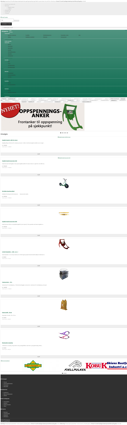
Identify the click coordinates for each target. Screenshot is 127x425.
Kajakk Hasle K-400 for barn (9, 140)
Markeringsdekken (12, 75)
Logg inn (9, 8)
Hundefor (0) (31, 101)
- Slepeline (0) (53, 100)
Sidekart (5, 395)
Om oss (10, 32)
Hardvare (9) (57, 101)
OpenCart (8, 419)
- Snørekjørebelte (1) (93, 100)
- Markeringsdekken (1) (7, 101)
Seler (79, 35)
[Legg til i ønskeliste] (89, 173)
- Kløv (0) (78, 100)
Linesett (9, 50)
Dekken (9, 37)
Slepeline (10, 53)
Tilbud (5, 406)
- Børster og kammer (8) (22, 98)
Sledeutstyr (7, 42)
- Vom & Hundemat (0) (48, 101)
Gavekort (5, 403)
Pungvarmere (63, 37)
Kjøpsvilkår (6, 386)
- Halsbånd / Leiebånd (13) (52, 98)
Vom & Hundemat (11, 84)
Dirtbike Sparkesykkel (8, 191)
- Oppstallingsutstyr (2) (43, 100)
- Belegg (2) (7, 100)
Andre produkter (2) (86, 101)
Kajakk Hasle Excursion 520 (9, 161)
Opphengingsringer (12, 92)
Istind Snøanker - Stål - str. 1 (10, 252)
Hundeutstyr (7, 33)
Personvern (6, 385)
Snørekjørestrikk (11, 67)
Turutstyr (6, 59)
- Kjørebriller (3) (24, 100)
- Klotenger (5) (76, 98)
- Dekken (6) (32, 98)
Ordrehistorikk (7, 413)
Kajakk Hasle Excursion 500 (9, 221)
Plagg (9, 63)
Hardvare (7, 88)
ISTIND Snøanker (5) (115, 98)
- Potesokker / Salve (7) (87, 98)
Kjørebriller (10, 48)
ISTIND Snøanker (8, 41)
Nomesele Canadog (7, 343)
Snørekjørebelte (11, 65)
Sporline (9, 77)
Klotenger (45, 37)
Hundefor (7, 81)
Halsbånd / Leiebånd (30, 37)
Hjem (10, 30)
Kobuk (9, 82)
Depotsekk (10, 46)
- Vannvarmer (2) (62, 100)
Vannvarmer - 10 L (7, 282)
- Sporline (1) (17, 101)
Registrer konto (11, 7)
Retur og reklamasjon (8, 394)
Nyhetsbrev (6, 416)
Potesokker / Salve (64, 35)
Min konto (6, 412)
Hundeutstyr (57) (11, 98)
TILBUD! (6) (4, 98)
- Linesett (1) (33, 100)
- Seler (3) (106, 98)
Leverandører (6, 401)
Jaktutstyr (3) (113, 100)
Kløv (9, 61)
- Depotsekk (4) (15, 100)
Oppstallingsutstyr (12, 52)
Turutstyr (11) (70, 100)
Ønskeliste (6, 415)
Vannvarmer (10, 55)
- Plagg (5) (84, 100)
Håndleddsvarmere (47, 35)
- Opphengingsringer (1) (75, 101)
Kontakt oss (7, 96)
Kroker (9, 90)
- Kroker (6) (65, 101)
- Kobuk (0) (38, 101)
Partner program (7, 404)
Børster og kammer (12, 35)
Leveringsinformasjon (8, 383)
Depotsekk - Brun (7, 312)
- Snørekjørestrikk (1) (104, 100)
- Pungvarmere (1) (98, 98)
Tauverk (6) (24, 101)
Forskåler (27, 35)
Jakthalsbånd (10, 73)
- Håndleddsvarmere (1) (65, 98)
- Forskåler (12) (41, 98)
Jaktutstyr (6, 71)
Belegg (9, 44)
